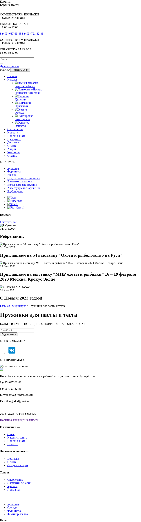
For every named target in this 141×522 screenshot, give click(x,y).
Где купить (14, 139)
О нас (11, 434)
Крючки (12, 174)
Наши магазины (17, 437)
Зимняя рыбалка (25, 86)
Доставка (13, 142)
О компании (15, 129)
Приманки (21, 106)
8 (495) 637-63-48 (10, 33)
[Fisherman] (14, 200)
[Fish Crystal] (15, 207)
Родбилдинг (15, 191)
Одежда (19, 112)
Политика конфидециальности (19, 419)
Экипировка (22, 119)
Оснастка (20, 125)
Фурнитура (14, 171)
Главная (12, 76)
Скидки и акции (17, 465)
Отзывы (12, 155)
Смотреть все (8, 222)
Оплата (12, 145)
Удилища (20, 99)
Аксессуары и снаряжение (23, 188)
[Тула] (11, 197)
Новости (12, 132)
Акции (11, 149)
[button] (9, 161)
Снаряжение (15, 479)
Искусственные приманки (23, 178)
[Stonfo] (12, 204)
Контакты (13, 152)
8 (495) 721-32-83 (32, 33)
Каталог (12, 79)
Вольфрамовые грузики (22, 184)
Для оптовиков (9, 66)
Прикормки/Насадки (28, 92)
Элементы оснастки (19, 181)
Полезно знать (16, 135)
